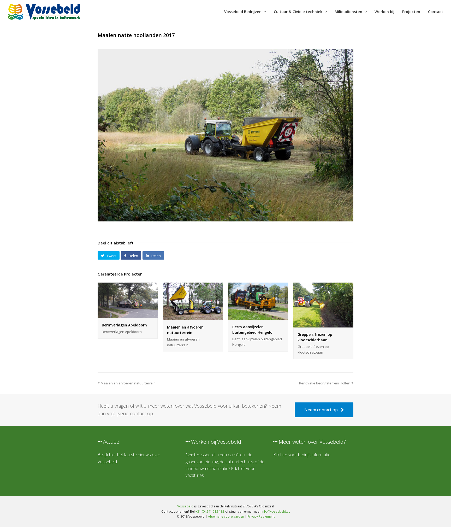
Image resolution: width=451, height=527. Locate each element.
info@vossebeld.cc (276, 511)
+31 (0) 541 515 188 (209, 511)
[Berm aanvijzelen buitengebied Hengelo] (258, 317)
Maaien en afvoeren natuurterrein (128, 383)
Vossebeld (185, 506)
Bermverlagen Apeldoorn (124, 325)
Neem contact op (321, 410)
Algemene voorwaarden (226, 516)
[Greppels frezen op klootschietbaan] (323, 324)
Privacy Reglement (261, 516)
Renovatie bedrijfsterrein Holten (324, 383)
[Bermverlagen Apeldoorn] (128, 315)
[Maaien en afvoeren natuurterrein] (193, 317)
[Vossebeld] (44, 11)
